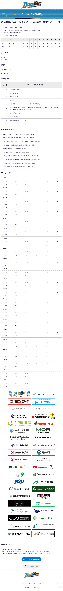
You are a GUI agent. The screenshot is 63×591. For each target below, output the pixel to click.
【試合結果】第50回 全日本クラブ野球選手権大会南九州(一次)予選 (21, 141)
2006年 (5, 379)
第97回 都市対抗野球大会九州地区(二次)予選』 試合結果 (18, 138)
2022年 (5, 218)
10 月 (26, 191)
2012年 (5, 319)
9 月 (36, 191)
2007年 (5, 369)
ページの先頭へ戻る (32, 566)
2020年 (5, 238)
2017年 (5, 268)
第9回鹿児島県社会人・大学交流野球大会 (14, 148)
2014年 (5, 299)
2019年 (5, 248)
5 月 (16, 184)
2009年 (5, 349)
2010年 (5, 339)
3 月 (36, 184)
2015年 (5, 289)
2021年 (5, 228)
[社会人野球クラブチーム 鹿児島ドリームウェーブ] (31, 5)
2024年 (5, 198)
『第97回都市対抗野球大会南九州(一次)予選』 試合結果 (18, 145)
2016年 (5, 279)
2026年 (5, 177)
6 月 (6, 184)
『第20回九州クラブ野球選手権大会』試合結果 (16, 152)
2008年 (5, 359)
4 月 (26, 184)
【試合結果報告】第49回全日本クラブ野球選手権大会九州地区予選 (21, 159)
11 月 (16, 191)
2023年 (5, 208)
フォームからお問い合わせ (32, 559)
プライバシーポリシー (27, 583)
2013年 (5, 309)
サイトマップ (37, 583)
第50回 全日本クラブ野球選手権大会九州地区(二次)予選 (18, 134)
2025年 (5, 188)
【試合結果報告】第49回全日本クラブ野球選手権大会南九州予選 (21, 163)
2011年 (5, 329)
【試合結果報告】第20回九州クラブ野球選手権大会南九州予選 (20, 156)
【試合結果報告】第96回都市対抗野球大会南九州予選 (18, 167)
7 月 (57, 181)
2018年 (5, 258)
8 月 (47, 181)
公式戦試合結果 (7, 129)
